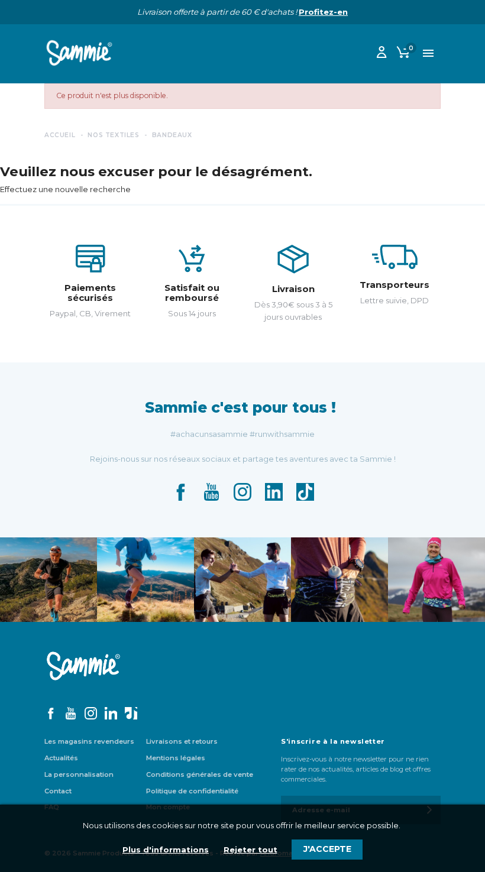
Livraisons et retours (182, 741)
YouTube (211, 492)
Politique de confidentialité (192, 791)
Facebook (180, 492)
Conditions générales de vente (199, 774)
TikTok (305, 492)
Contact (58, 791)
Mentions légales (175, 758)
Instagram (242, 492)
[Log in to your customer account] (381, 54)
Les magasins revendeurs (89, 741)
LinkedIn (274, 492)
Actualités (61, 758)
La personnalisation (79, 774)
